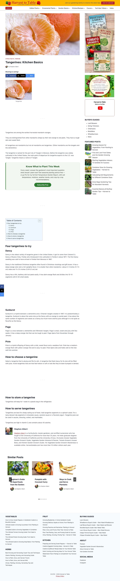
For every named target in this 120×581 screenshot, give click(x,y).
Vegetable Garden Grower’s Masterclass (92, 546)
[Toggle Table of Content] (39, 220)
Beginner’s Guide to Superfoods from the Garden (17, 482)
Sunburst (13, 227)
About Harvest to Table (87, 549)
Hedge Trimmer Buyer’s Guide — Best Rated (93, 532)
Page (12, 229)
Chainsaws (92, 129)
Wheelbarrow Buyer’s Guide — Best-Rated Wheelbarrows (97, 522)
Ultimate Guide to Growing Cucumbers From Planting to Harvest (21, 526)
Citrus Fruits (9, 58)
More (89, 137)
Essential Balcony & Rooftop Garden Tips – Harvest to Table (102, 191)
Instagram (83, 562)
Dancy (12, 225)
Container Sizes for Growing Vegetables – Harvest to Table (102, 169)
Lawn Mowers (84, 520)
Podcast (82, 544)
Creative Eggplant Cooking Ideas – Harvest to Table (58, 546)
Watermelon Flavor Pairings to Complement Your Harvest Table (59, 555)
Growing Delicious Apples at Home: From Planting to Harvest (58, 524)
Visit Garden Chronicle (86, 551)
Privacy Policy (60, 576)
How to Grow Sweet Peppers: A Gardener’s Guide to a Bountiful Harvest (21, 521)
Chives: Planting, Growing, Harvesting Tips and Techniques (19, 564)
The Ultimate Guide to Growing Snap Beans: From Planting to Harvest (22, 543)
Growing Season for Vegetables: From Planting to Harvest (102, 147)
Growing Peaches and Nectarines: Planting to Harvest (58, 527)
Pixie (12, 231)
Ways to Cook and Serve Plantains (65, 482)
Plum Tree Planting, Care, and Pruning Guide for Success (59, 532)
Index (112, 8)
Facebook (83, 560)
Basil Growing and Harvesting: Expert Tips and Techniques (22, 553)
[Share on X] (2, 291)
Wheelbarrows (93, 134)
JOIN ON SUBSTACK (107, 3)
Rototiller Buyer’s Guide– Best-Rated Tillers (92, 527)
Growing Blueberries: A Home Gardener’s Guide (57, 520)
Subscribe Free (42, 185)
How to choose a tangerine (16, 234)
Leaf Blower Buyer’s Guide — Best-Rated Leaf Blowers (96, 525)
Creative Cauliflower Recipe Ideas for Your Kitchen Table (59, 548)
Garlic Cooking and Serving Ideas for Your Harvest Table (59, 551)
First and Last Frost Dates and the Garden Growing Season (101, 155)
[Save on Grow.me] (2, 294)
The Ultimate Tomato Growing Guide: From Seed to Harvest (20, 533)
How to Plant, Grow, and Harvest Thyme (17, 558)
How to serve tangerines (16, 238)
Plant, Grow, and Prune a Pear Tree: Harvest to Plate (58, 530)
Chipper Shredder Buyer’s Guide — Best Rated (93, 535)
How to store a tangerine (16, 236)
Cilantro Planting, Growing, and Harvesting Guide (19, 555)
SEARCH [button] (8, 8)
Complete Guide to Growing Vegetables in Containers (21, 529)
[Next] (74, 479)
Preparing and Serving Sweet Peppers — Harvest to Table (60, 543)
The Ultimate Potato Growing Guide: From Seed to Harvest (20, 538)
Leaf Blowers (92, 123)
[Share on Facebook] (2, 287)
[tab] (40, 499)
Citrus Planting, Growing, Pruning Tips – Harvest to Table (59, 535)
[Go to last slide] (10, 479)
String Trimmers (93, 126)
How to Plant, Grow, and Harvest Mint (16, 560)
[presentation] (18, 468)
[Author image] (6, 67)
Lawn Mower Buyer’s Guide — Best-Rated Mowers (95, 530)
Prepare (17, 58)
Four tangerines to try (14, 223)
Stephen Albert (14, 66)
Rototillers (91, 131)
